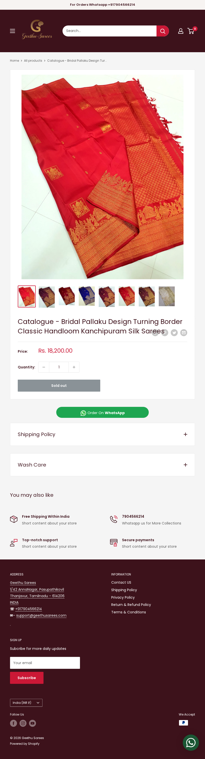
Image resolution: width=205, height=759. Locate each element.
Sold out (59, 385)
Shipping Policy (124, 589)
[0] (191, 31)
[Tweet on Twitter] (174, 332)
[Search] (162, 30)
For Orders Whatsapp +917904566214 (102, 4)
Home (14, 60)
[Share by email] (183, 332)
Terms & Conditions (128, 612)
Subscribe (27, 677)
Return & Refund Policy (131, 604)
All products (33, 60)
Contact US (121, 582)
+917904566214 (28, 608)
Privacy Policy (123, 597)
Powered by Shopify (25, 744)
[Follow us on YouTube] (32, 723)
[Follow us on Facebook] (13, 723)
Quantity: (26, 367)
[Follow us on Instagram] (23, 723)
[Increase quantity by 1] (74, 367)
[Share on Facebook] (155, 332)
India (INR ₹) (22, 703)
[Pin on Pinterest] (164, 332)
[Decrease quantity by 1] (43, 367)
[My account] (180, 31)
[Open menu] (12, 31)
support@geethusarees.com (41, 615)
